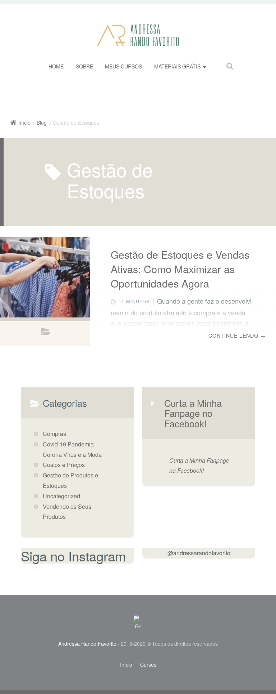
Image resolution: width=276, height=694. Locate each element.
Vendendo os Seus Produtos (67, 511)
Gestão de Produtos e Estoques (45, 333)
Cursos (148, 664)
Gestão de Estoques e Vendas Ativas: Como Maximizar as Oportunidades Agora (180, 269)
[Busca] (223, 58)
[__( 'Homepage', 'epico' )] (138, 621)
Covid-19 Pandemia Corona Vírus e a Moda (72, 449)
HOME (56, 66)
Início (126, 664)
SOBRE (84, 66)
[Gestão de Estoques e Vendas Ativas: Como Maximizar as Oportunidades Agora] (45, 277)
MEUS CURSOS (123, 66)
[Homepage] (138, 35)
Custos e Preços (64, 465)
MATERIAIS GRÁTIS (177, 66)
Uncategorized (61, 496)
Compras (54, 434)
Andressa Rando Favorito (87, 643)
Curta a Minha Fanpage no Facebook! (193, 413)
